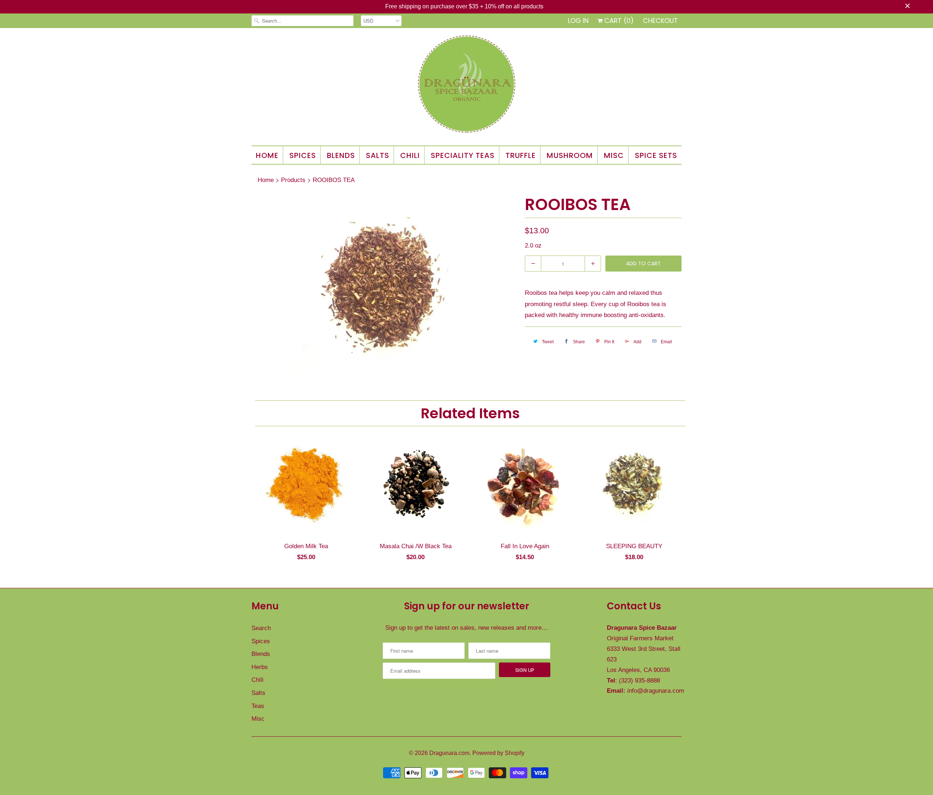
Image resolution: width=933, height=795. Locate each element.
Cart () (618, 20)
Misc (258, 718)
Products (293, 180)
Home (267, 155)
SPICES (302, 155)
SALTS (377, 155)
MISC (614, 155)
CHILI (410, 155)
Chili (257, 679)
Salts (258, 692)
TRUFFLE (520, 155)
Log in (578, 20)
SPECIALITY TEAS (463, 155)
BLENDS (341, 155)
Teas (257, 706)
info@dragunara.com (655, 690)
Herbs (259, 667)
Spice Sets (656, 155)
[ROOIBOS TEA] (384, 285)
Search (261, 628)
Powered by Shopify (498, 753)
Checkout (660, 20)
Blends (260, 653)
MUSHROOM (570, 155)
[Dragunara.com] (466, 85)
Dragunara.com (449, 753)
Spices (260, 641)
